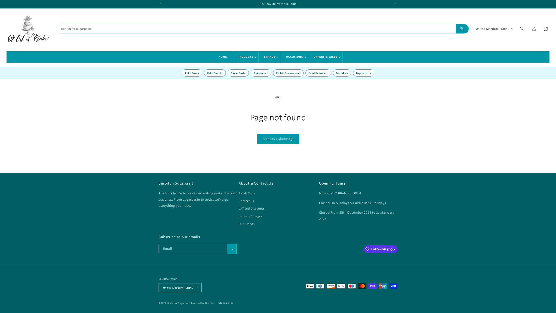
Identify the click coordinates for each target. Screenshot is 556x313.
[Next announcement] (396, 4)
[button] (245, 57)
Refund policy (225, 302)
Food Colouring (318, 73)
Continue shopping (278, 139)
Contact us (246, 201)
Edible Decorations (288, 73)
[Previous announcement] (160, 4)
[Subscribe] (232, 249)
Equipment (261, 73)
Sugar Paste (238, 73)
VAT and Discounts (252, 208)
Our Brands (247, 224)
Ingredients (363, 73)
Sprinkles (342, 73)
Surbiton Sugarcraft (178, 303)
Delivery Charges (250, 216)
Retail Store (247, 193)
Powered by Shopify (202, 303)
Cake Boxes (192, 73)
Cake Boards (215, 73)
